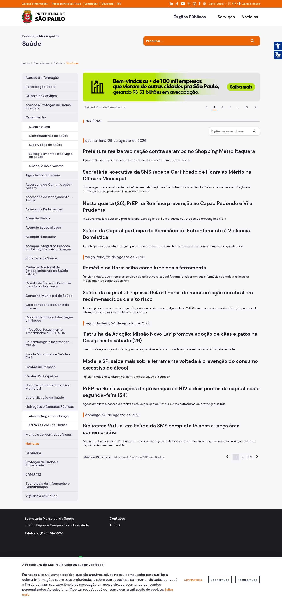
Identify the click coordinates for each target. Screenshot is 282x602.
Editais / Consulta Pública (48, 425)
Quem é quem (39, 127)
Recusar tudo (247, 580)
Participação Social (41, 87)
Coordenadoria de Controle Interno (47, 306)
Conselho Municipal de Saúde (49, 295)
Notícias (32, 443)
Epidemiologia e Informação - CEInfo (49, 343)
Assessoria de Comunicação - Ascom (49, 186)
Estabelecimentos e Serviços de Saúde (50, 155)
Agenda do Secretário (43, 175)
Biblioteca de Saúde (41, 258)
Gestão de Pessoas (40, 367)
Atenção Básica (38, 218)
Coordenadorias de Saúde (48, 136)
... (238, 107)
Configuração (193, 580)
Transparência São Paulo (66, 3)
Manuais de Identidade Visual (49, 434)
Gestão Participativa (42, 376)
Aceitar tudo (220, 580)
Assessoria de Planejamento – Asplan (49, 198)
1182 (249, 457)
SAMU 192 (33, 474)
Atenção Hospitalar (41, 237)
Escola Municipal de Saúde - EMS (48, 356)
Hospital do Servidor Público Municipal (48, 387)
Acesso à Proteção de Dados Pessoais (48, 106)
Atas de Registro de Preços (49, 416)
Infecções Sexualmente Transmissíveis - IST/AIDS (45, 331)
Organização (36, 117)
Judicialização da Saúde (45, 397)
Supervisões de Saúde (45, 145)
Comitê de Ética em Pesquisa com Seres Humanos (48, 284)
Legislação (91, 3)
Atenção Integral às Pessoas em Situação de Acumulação (48, 247)
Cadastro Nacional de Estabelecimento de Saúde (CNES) (47, 270)
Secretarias (41, 63)
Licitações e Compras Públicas (50, 406)
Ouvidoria (107, 3)
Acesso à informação (35, 3)
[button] (255, 107)
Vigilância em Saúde (41, 496)
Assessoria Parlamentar (44, 209)
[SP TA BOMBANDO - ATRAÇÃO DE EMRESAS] (171, 87)
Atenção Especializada (43, 227)
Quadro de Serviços (41, 96)
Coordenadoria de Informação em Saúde (49, 319)
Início (26, 63)
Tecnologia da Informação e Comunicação (48, 485)
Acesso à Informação (42, 77)
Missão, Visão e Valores (46, 166)
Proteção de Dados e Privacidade (42, 463)
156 (119, 3)
